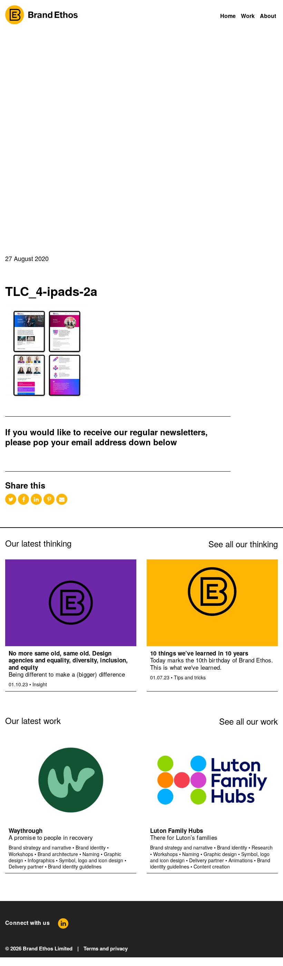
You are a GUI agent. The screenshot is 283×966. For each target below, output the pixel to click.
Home (228, 16)
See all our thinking (243, 543)
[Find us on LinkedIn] (63, 923)
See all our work (248, 721)
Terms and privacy (106, 948)
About (268, 16)
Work (248, 16)
